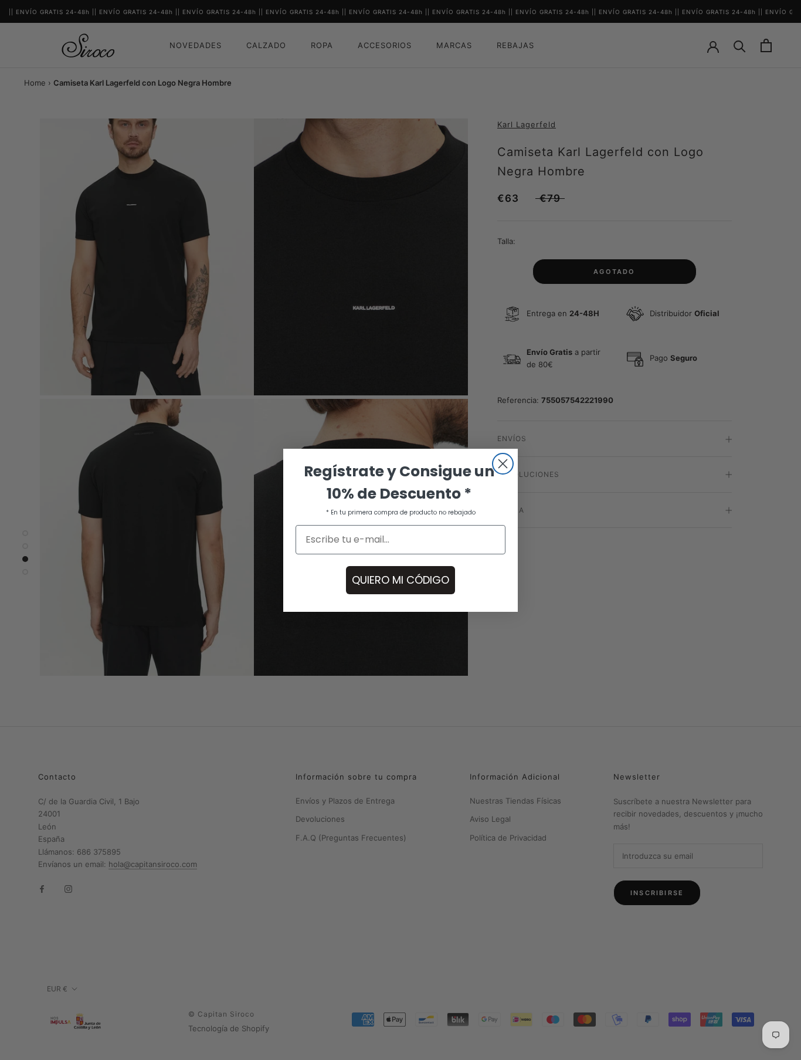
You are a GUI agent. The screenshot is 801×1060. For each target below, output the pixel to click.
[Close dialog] (503, 463)
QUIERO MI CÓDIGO (400, 580)
